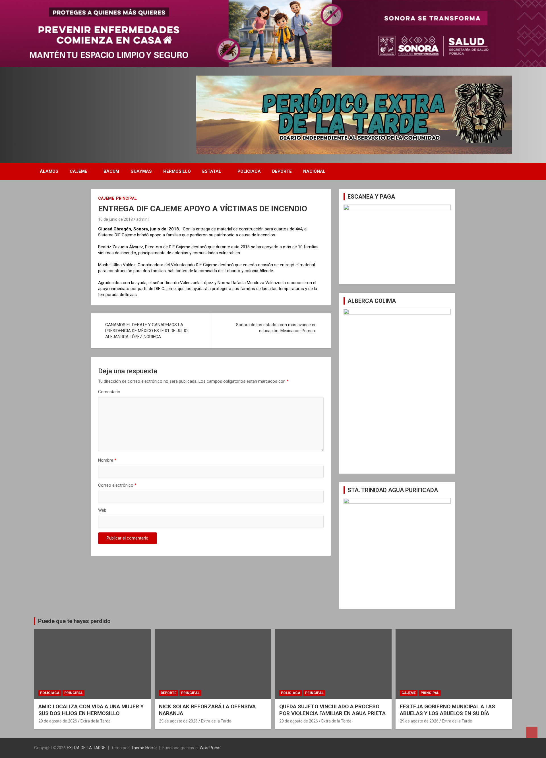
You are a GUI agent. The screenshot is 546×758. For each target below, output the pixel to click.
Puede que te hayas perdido (74, 621)
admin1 (143, 219)
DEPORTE (282, 171)
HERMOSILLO (177, 171)
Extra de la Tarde (95, 721)
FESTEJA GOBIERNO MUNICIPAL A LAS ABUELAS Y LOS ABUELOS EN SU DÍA (447, 710)
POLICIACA (249, 171)
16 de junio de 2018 (115, 219)
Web (102, 510)
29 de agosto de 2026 (57, 721)
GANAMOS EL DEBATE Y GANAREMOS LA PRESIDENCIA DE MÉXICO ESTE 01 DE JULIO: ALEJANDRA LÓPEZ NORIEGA (147, 330)
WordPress (210, 747)
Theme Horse (144, 747)
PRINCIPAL (126, 198)
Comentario (109, 391)
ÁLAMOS (49, 171)
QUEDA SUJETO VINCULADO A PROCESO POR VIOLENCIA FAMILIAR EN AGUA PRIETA (332, 710)
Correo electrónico (117, 485)
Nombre (107, 460)
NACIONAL (314, 171)
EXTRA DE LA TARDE (86, 747)
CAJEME (78, 171)
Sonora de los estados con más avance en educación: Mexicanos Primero (276, 327)
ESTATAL (211, 171)
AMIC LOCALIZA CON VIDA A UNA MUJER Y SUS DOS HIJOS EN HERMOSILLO (91, 710)
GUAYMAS (141, 171)
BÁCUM (111, 171)
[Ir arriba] (531, 732)
